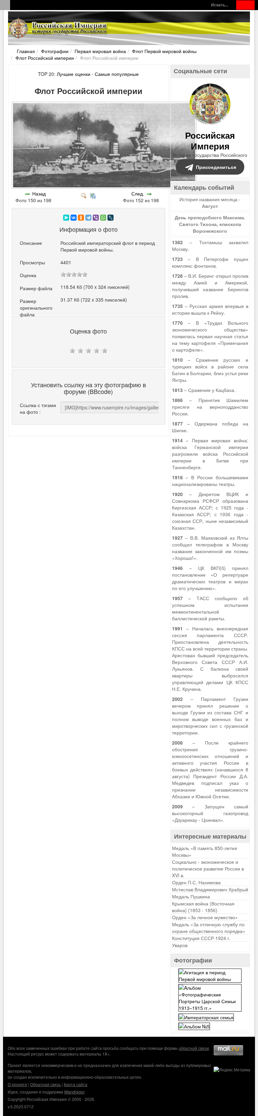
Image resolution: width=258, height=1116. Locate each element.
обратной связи (194, 1048)
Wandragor (74, 1092)
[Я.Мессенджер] (66, 218)
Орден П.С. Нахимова (196, 882)
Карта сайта (75, 1084)
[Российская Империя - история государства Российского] (58, 28)
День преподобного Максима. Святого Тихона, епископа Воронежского (210, 224)
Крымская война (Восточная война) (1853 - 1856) (203, 906)
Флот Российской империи (44, 57)
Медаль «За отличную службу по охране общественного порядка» (208, 927)
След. (137, 193)
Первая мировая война (100, 51)
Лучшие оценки (73, 74)
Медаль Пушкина (191, 896)
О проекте (17, 1084)
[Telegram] (88, 218)
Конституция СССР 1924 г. (201, 938)
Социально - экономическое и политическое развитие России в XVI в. (208, 868)
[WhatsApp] (103, 218)
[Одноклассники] (81, 218)
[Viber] (96, 218)
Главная (26, 51)
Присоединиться (216, 167)
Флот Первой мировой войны (164, 51)
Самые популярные (117, 74)
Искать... (219, 5)
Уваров (179, 945)
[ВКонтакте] (74, 218)
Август (210, 206)
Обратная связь (45, 1084)
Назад (39, 193)
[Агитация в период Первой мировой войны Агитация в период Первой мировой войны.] (210, 975)
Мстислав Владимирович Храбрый (210, 889)
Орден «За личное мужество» (205, 917)
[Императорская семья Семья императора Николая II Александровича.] (206, 1016)
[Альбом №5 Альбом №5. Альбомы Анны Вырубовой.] (194, 1025)
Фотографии (55, 51)
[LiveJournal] (111, 218)
